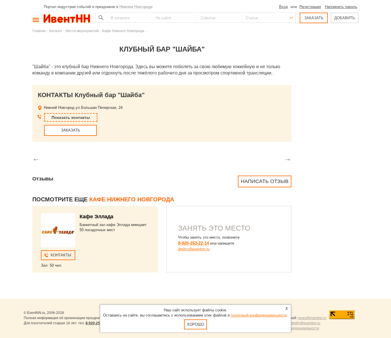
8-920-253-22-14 (193, 243)
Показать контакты (71, 117)
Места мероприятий (82, 31)
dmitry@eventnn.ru (194, 249)
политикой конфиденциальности (259, 315)
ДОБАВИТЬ (344, 18)
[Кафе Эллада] (58, 230)
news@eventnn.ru (312, 318)
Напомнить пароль (341, 7)
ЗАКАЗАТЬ (313, 18)
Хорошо (195, 324)
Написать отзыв (265, 181)
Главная (39, 31)
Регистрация (310, 7)
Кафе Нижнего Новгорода (123, 31)
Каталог (55, 31)
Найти (100, 17)
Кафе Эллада (96, 216)
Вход (283, 7)
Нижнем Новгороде (136, 7)
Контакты (61, 255)
